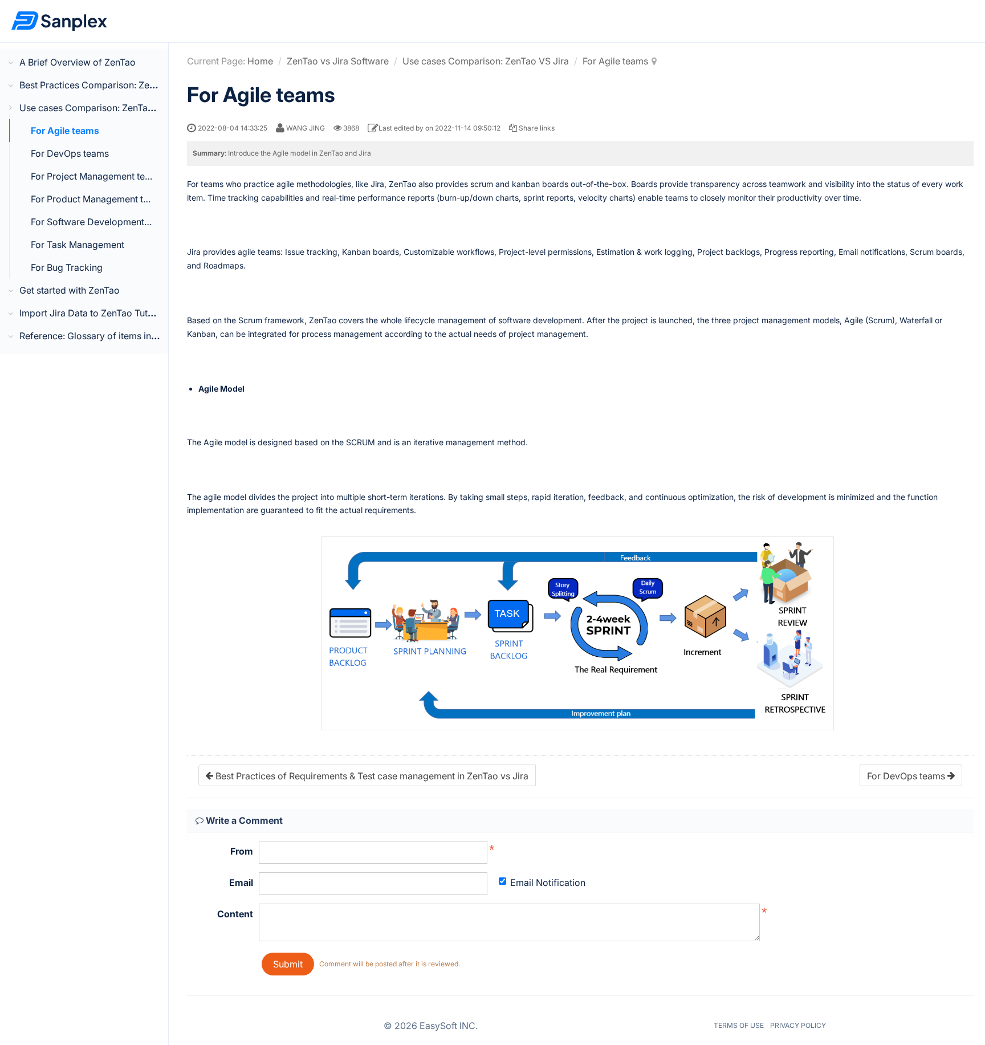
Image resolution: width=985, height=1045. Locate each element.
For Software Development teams (101, 221)
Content (235, 914)
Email (241, 882)
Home (260, 61)
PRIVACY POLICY (798, 1025)
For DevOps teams (70, 153)
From (241, 851)
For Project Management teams (96, 176)
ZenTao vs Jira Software (338, 61)
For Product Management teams (98, 199)
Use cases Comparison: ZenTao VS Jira (485, 61)
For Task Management (77, 244)
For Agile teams (65, 130)
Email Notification (547, 882)
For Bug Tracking (67, 267)
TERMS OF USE (739, 1025)
